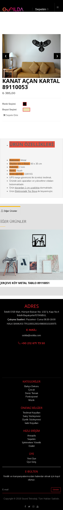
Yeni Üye (31, 458)
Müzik (31, 400)
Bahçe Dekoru (31, 386)
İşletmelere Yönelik (31, 442)
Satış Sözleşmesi (31, 416)
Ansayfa (31, 435)
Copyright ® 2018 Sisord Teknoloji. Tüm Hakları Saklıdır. (31, 498)
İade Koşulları (31, 423)
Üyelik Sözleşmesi (31, 419)
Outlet (32, 446)
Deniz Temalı (31, 393)
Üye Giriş (31, 462)
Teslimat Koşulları (31, 412)
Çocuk (31, 389)
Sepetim (40, 9)
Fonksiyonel (32, 396)
